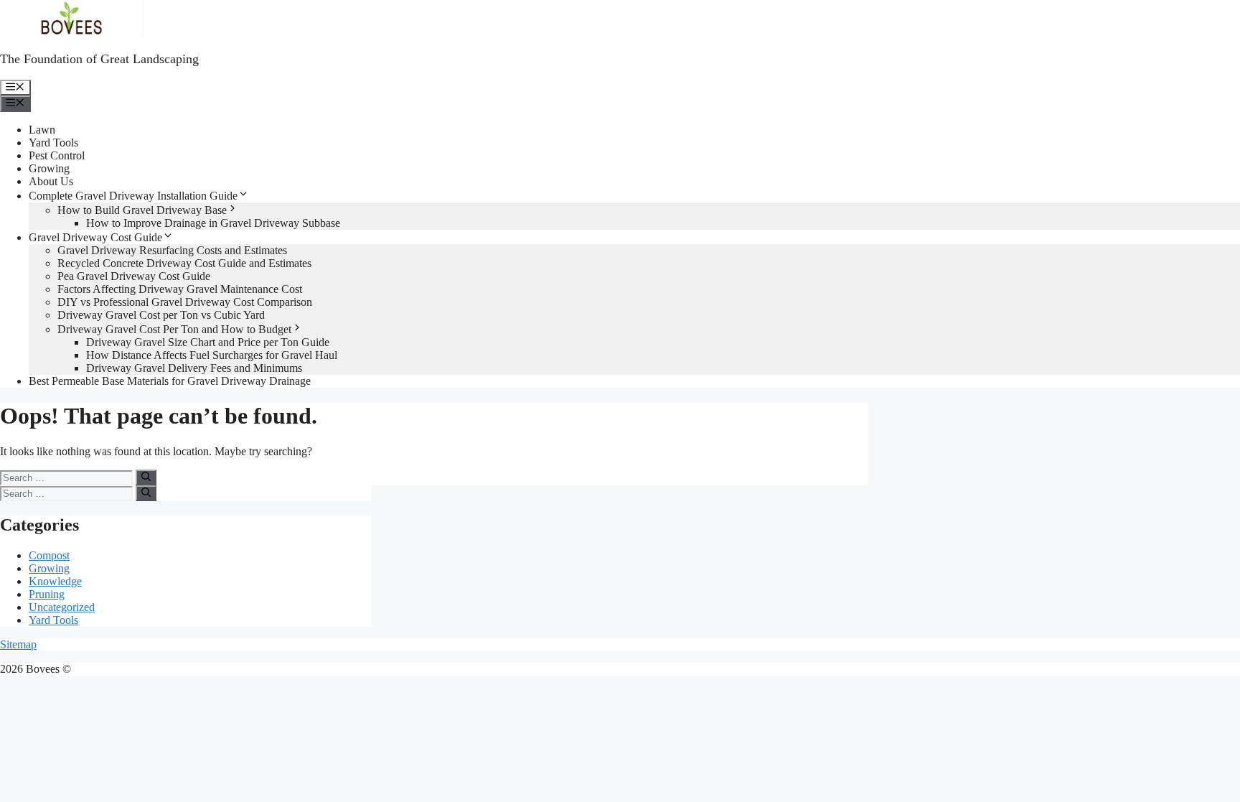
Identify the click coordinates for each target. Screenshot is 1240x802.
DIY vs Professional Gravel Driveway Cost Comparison (184, 302)
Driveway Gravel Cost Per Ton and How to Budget (174, 329)
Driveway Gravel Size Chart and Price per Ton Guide (207, 342)
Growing (49, 168)
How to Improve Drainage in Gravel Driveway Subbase (213, 223)
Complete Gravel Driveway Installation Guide (133, 196)
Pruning (47, 594)
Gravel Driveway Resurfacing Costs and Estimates (172, 250)
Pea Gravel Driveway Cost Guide (133, 276)
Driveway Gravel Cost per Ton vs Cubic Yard (161, 315)
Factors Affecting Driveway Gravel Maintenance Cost (179, 289)
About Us (51, 181)
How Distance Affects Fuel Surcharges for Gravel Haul (211, 355)
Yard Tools (53, 142)
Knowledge (55, 581)
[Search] (146, 477)
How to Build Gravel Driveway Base (142, 210)
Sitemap (18, 644)
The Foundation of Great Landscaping (99, 59)
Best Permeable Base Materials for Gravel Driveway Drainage (170, 381)
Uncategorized (62, 607)
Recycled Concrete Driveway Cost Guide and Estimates (184, 263)
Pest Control (57, 155)
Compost (49, 555)
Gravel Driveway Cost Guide (95, 237)
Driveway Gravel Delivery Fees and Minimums (194, 368)
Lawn (42, 129)
